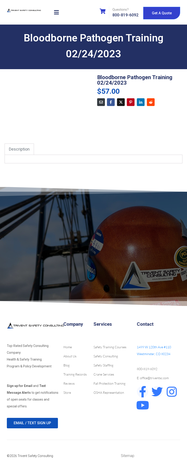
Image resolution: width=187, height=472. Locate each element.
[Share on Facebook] (111, 102)
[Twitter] (157, 391)
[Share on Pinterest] (131, 102)
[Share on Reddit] (151, 102)
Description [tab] (19, 149)
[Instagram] (171, 391)
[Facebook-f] (142, 391)
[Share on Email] (101, 102)
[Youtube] (142, 405)
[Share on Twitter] (121, 102)
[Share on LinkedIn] (141, 102)
